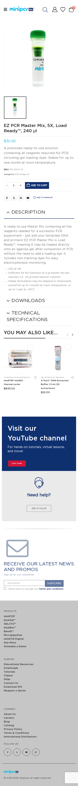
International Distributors (20, 737)
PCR (17, 174)
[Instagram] (36, 752)
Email (28, 198)
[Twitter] (17, 752)
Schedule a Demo (15, 646)
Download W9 (13, 687)
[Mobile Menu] (7, 9)
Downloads (11, 668)
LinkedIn (21, 198)
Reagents (24, 174)
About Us (10, 714)
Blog (7, 722)
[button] (67, 335)
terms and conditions (51, 589)
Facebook (7, 198)
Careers (9, 718)
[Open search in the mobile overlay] (47, 9)
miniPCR (9, 616)
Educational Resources (19, 664)
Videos (8, 675)
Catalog (9, 725)
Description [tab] (28, 212)
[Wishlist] (63, 9)
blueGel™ (10, 620)
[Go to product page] (20, 357)
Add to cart (39, 185)
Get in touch (39, 508)
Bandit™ (9, 631)
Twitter (14, 198)
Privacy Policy (13, 729)
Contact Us (11, 683)
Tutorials (9, 672)
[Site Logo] (18, 9)
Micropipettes (13, 635)
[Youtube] (26, 752)
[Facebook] (7, 752)
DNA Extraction (48, 377)
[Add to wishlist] (35, 377)
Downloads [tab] (28, 300)
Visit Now (17, 463)
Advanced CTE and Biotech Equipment (20, 377)
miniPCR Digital (14, 639)
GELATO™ (10, 624)
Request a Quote (15, 691)
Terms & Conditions (16, 733)
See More (10, 643)
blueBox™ (10, 628)
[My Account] (55, 9)
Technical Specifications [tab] (27, 316)
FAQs (7, 679)
